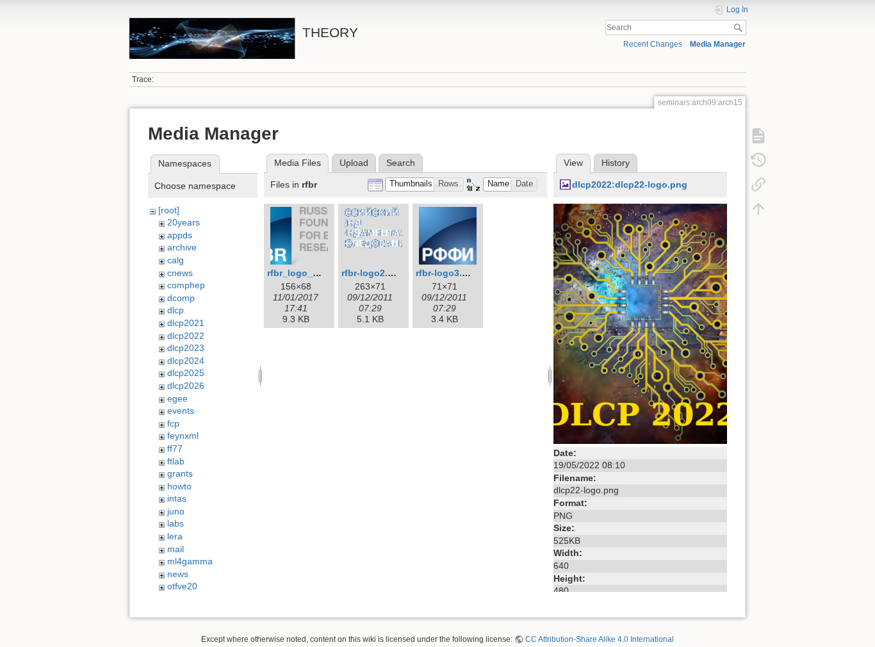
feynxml (183, 435)
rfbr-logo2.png (373, 273)
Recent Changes (652, 44)
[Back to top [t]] (758, 209)
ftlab (175, 461)
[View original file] (640, 323)
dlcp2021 (185, 323)
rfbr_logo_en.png (305, 273)
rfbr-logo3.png (447, 273)
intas (176, 498)
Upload (353, 163)
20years (183, 222)
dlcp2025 (185, 373)
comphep (186, 285)
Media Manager (718, 44)
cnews (180, 273)
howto (179, 486)
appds (179, 235)
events (180, 410)
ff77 (175, 448)
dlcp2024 (185, 361)
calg (175, 260)
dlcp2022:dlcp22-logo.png (629, 184)
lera (175, 536)
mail (175, 549)
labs (175, 523)
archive (182, 247)
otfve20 (182, 586)
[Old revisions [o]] (758, 160)
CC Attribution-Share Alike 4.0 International (599, 639)
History (615, 163)
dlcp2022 (185, 336)
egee (177, 398)
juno (175, 511)
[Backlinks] (758, 184)
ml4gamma (190, 561)
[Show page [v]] (758, 136)
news (177, 574)
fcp (173, 423)
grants (180, 473)
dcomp (181, 298)
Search (739, 27)
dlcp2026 (185, 386)
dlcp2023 (185, 348)
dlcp (175, 310)
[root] (168, 210)
